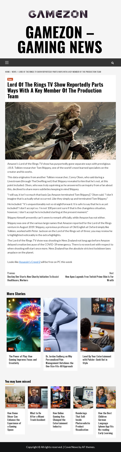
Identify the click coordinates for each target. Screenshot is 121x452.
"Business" (12, 405)
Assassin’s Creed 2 (29, 261)
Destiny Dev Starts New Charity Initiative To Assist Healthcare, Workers (33, 276)
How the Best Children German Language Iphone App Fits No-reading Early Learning (106, 423)
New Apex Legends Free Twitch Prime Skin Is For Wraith (89, 276)
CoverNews (71, 447)
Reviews (101, 405)
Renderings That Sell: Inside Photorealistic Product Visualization (83, 421)
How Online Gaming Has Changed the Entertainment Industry (60, 419)
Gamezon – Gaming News (59, 39)
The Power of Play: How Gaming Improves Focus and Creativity (23, 360)
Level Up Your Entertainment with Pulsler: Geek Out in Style (97, 360)
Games (55, 405)
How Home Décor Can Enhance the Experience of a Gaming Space (14, 421)
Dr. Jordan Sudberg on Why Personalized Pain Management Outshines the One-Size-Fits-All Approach (59, 361)
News (10, 79)
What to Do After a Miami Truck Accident (37, 416)
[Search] (112, 63)
